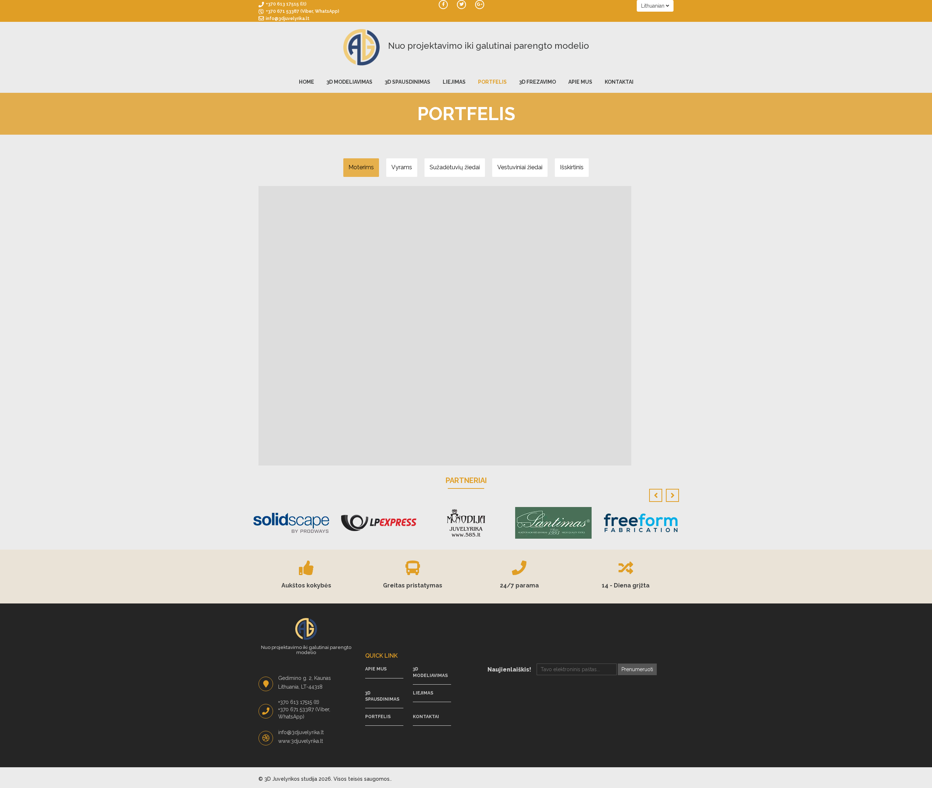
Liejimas (454, 82)
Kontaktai (619, 82)
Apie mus (580, 82)
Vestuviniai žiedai (519, 167)
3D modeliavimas (349, 82)
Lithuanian (653, 6)
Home (306, 82)
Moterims (361, 167)
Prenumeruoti (637, 669)
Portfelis (492, 82)
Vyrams (401, 167)
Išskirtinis (572, 167)
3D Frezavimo (537, 82)
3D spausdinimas (407, 82)
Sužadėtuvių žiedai (455, 167)
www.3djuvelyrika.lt (300, 741)
